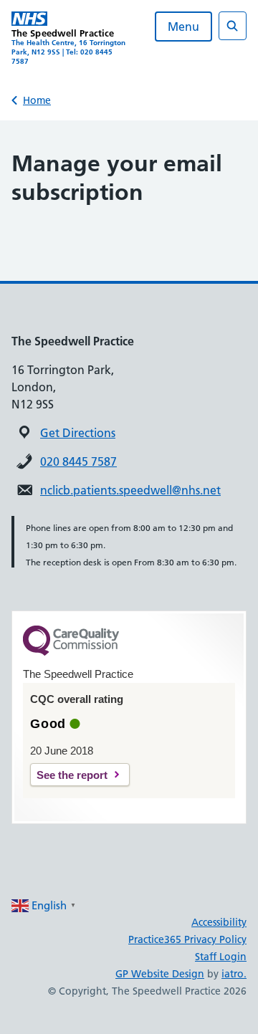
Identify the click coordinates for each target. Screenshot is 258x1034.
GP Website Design (159, 973)
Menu (183, 26)
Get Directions (77, 433)
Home (37, 100)
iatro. (234, 973)
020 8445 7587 (78, 461)
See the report (72, 775)
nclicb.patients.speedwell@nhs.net (130, 490)
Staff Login (221, 956)
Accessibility (219, 922)
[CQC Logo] (71, 652)
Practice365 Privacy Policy (187, 939)
